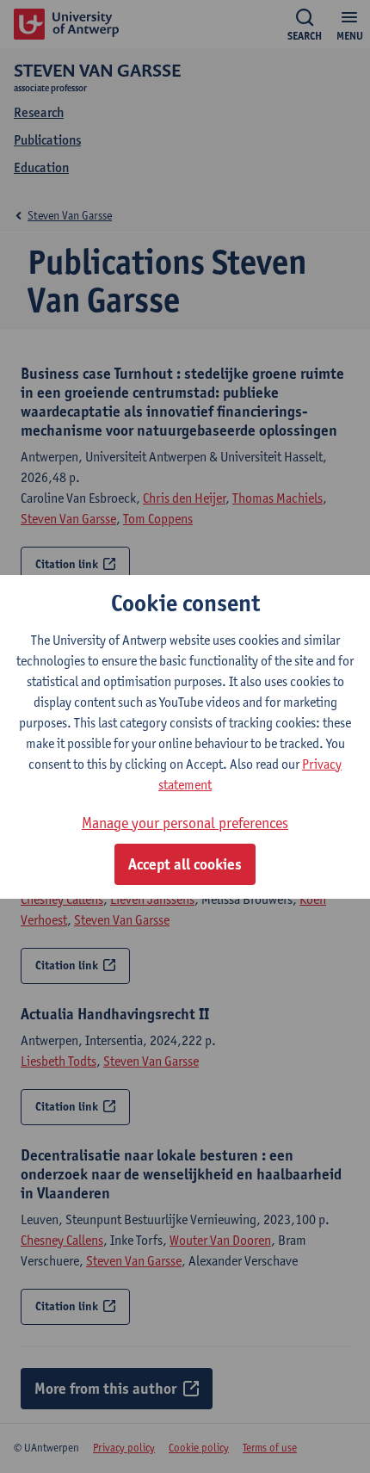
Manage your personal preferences (185, 823)
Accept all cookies (185, 864)
